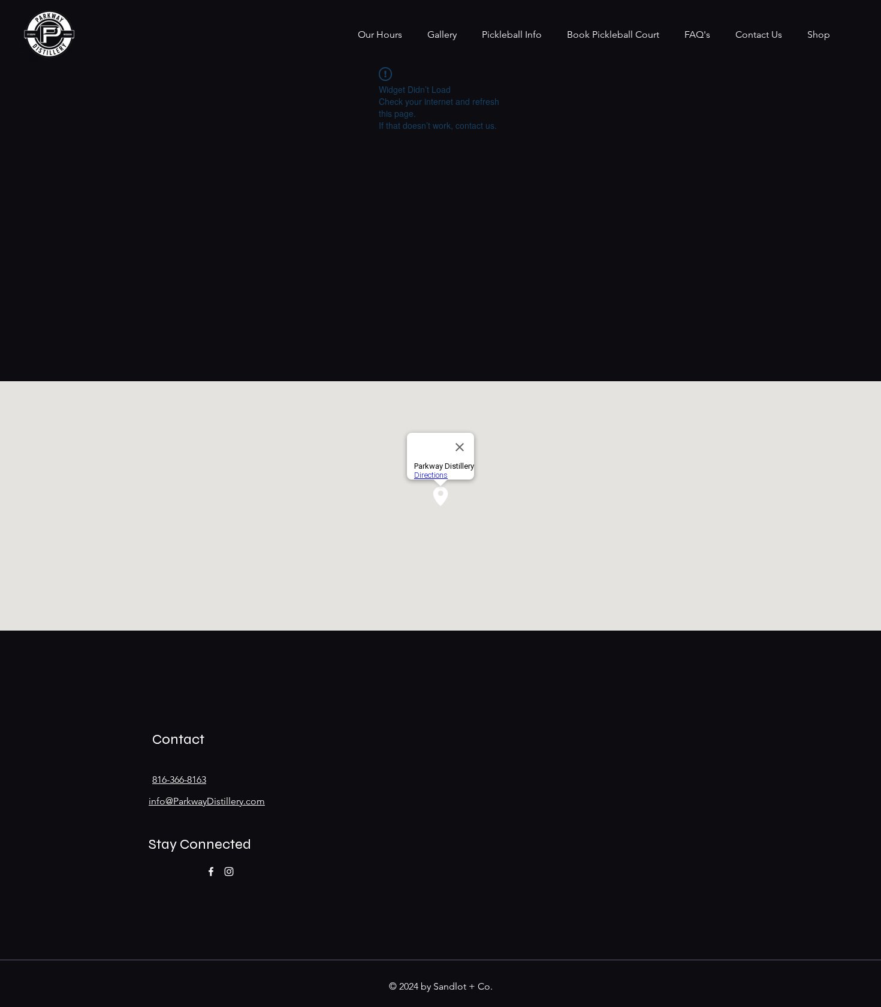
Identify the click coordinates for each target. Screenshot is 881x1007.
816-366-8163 (179, 779)
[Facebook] (211, 872)
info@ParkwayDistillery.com (207, 801)
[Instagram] (229, 872)
